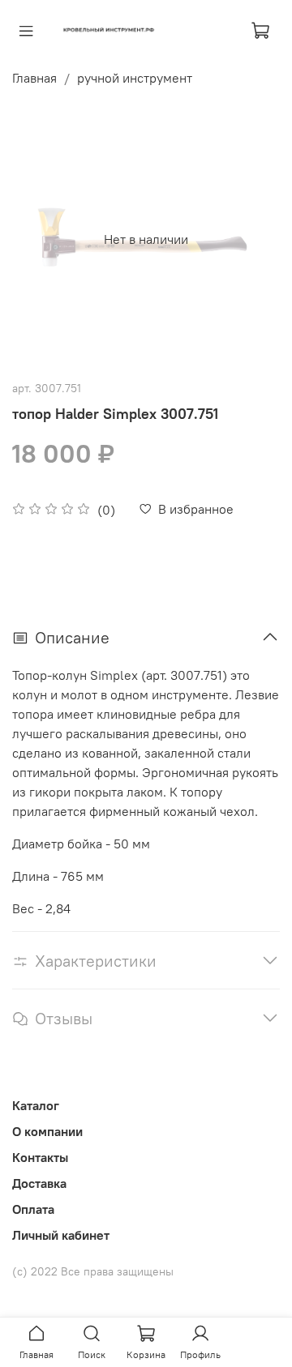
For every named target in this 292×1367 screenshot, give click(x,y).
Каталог (35, 1105)
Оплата (33, 1209)
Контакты (40, 1157)
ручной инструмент (134, 78)
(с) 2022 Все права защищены (93, 1271)
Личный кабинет (61, 1235)
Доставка (39, 1183)
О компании (47, 1131)
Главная (34, 78)
